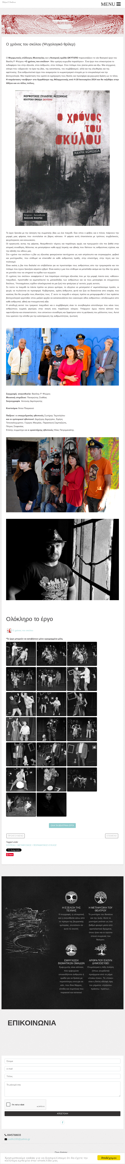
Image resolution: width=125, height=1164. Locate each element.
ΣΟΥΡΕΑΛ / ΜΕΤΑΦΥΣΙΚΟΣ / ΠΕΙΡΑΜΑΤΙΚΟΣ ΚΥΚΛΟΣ (31, 845)
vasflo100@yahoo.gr (19, 1139)
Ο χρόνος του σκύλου (22, 630)
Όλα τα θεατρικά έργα (62, 825)
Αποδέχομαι (109, 1158)
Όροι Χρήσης (61, 1152)
